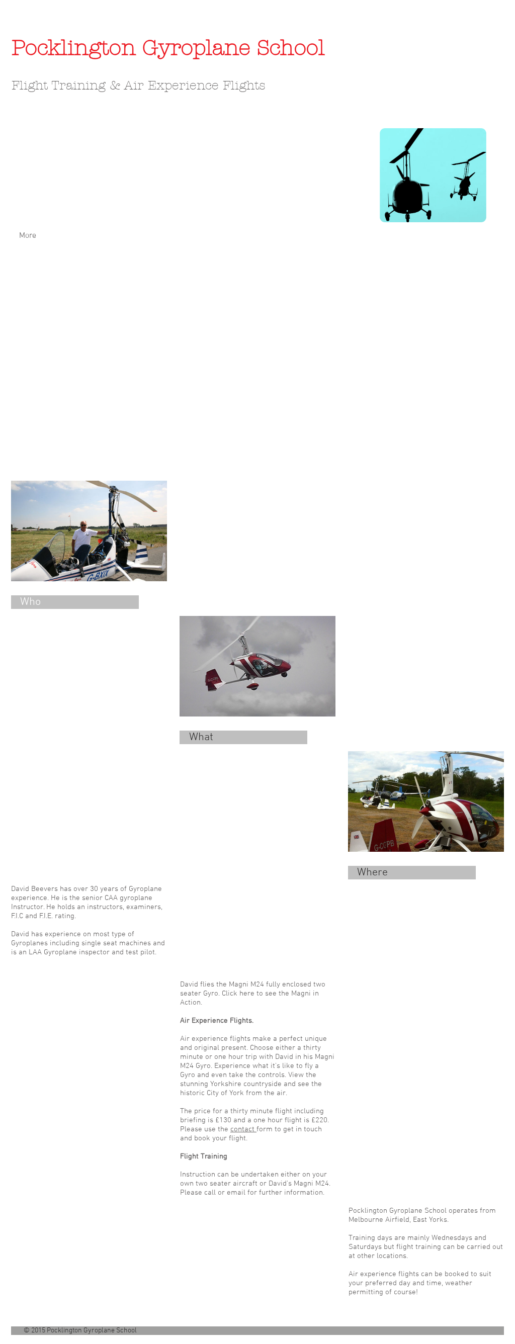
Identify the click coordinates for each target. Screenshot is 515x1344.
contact (243, 1129)
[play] (484, 465)
